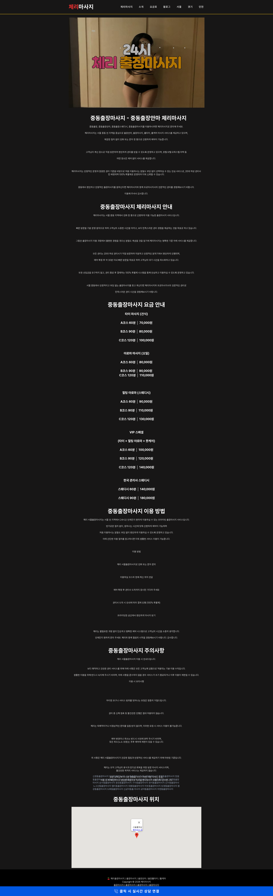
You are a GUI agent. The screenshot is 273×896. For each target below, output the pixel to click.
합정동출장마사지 (167, 776)
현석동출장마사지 (157, 782)
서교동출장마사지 (134, 776)
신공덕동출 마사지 (132, 789)
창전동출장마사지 (124, 782)
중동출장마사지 (145, 779)
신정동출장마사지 (101, 776)
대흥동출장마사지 (136, 786)
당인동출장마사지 (117, 776)
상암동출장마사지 (161, 779)
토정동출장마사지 (169, 786)
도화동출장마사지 (115, 789)
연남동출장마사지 (113, 779)
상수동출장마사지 (107, 782)
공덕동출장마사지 (149, 789)
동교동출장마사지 (150, 776)
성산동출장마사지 (130, 779)
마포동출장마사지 (153, 786)
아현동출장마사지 (165, 789)
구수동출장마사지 (140, 782)
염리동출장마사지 (120, 786)
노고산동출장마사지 (102, 786)
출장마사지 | (120, 885)
